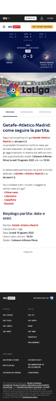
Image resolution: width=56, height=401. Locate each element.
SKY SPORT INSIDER (42, 27)
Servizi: (31, 309)
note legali (8, 365)
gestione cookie (11, 360)
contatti (46, 387)
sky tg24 (7, 320)
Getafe (36, 137)
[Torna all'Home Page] (14, 26)
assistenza (38, 387)
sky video (7, 326)
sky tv (31, 315)
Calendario (10, 196)
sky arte (7, 331)
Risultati (9, 203)
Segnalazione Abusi (29, 397)
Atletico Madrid (34, 173)
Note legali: (7, 354)
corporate (33, 373)
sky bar (31, 331)
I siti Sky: (6, 309)
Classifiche (10, 199)
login (50, 18)
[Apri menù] (4, 26)
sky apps (32, 320)
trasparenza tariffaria (25, 387)
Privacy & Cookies (19, 385)
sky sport (8, 315)
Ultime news (11, 192)
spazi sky (32, 337)
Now (30, 326)
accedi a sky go (41, 298)
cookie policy (35, 360)
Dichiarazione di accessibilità (36, 365)
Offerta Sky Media (12, 373)
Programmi (33, 342)
